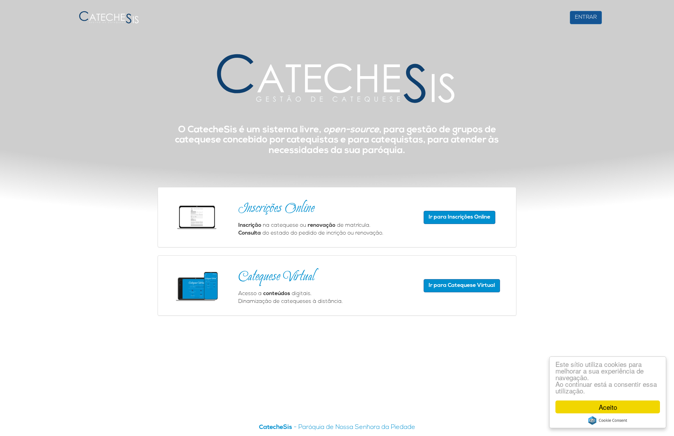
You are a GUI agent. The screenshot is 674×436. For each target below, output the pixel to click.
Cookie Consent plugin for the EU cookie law (607, 420)
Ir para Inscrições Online (459, 217)
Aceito (608, 407)
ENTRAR (586, 17)
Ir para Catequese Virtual (462, 285)
